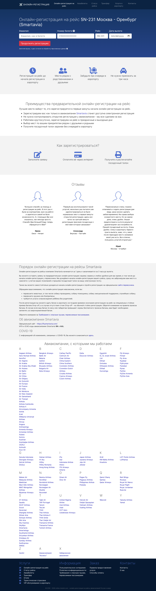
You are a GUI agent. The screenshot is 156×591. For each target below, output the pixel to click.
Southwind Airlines (26, 533)
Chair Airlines (64, 358)
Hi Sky (41, 460)
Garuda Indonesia (26, 457)
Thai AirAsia (44, 513)
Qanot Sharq (105, 477)
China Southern (65, 363)
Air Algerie (23, 361)
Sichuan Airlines (25, 518)
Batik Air (42, 356)
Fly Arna (123, 358)
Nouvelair (43, 492)
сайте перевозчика (126, 285)
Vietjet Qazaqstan (87, 502)
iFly (60, 457)
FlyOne (122, 371)
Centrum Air (64, 356)
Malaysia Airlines (25, 480)
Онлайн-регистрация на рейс (64, 4)
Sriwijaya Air (24, 538)
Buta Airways (44, 371)
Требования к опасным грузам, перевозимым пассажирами (64, 315)
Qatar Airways (105, 482)
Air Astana (23, 368)
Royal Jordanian (126, 487)
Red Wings (124, 477)
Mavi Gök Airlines (26, 485)
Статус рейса (94, 4)
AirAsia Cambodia (26, 404)
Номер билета (64, 31)
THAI (41, 510)
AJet (21, 414)
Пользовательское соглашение (72, 568)
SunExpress (23, 543)
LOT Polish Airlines (127, 457)
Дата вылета (115, 31)
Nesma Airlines (45, 477)
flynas (122, 368)
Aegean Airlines (25, 353)
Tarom (41, 505)
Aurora (22, 437)
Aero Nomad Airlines (27, 356)
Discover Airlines (86, 356)
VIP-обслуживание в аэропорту (37, 583)
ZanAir (21, 553)
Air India (22, 389)
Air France (23, 386)
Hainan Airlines (45, 457)
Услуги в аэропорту (118, 4)
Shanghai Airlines (26, 513)
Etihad (102, 368)
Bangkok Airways (46, 353)
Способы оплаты (97, 573)
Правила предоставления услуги (100, 569)
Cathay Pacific (65, 353)
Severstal (23, 510)
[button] (74, 31)
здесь (91, 335)
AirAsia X (22, 407)
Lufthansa (124, 460)
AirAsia (22, 401)
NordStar (43, 480)
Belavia (42, 358)
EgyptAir (103, 353)
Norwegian (43, 485)
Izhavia (62, 470)
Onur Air (62, 480)
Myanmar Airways (26, 492)
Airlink (21, 412)
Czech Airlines (65, 379)
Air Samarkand (25, 396)
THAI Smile (43, 518)
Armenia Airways (26, 429)
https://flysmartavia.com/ (47, 324)
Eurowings (104, 371)
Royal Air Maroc (126, 482)
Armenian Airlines (26, 432)
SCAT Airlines (24, 505)
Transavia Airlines (46, 523)
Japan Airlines (85, 457)
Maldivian (23, 482)
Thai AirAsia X (44, 515)
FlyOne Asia (124, 376)
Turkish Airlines (45, 528)
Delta (82, 353)
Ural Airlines (64, 505)
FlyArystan (124, 363)
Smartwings (24, 530)
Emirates (103, 363)
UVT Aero (63, 510)
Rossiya (123, 480)
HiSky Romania (45, 465)
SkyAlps (22, 525)
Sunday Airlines (25, 541)
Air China (22, 376)
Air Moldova (24, 391)
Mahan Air (23, 477)
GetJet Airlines (25, 462)
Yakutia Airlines (126, 500)
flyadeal (123, 361)
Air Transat (23, 399)
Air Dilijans (23, 379)
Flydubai (123, 366)
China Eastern (65, 361)
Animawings (24, 427)
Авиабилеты (82, 3)
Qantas (102, 480)
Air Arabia (23, 363)
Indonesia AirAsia (66, 462)
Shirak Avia (23, 515)
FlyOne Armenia (126, 373)
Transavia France (46, 525)
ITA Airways (64, 467)
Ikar (60, 460)
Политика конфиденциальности (72, 570)
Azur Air (22, 450)
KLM (101, 457)
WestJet (103, 500)
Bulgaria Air (43, 368)
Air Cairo (22, 373)
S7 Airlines (23, 500)
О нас (122, 570)
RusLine (123, 490)
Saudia (22, 502)
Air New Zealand (25, 394)
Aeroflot (22, 358)
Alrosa (21, 422)
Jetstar (82, 465)
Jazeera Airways (86, 460)
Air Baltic (22, 371)
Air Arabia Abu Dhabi (27, 366)
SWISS (21, 546)
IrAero (61, 465)
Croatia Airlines (65, 373)
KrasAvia (103, 462)
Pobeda (83, 485)
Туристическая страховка (35, 580)
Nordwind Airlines (46, 482)
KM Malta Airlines (107, 460)
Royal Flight (124, 485)
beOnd (42, 361)
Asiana (21, 434)
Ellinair (102, 361)
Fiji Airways (124, 353)
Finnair (122, 356)
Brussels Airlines (45, 366)
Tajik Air (42, 500)
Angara (22, 424)
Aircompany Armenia (27, 409)
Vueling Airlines (86, 507)
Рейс (97, 31)
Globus (22, 465)
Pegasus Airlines (86, 480)
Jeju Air (83, 462)
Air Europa (23, 384)
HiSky (41, 462)
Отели (26, 578)
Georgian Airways (26, 460)
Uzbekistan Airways (67, 513)
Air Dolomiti (24, 381)
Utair (61, 507)
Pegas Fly (83, 477)
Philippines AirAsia (87, 482)
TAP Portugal (44, 502)
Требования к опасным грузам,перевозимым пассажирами (72, 574)
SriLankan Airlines (26, 535)
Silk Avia (22, 520)
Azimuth (22, 447)
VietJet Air (84, 500)
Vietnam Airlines (86, 505)
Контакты (132, 3)
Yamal (122, 502)
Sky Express (24, 523)
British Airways (45, 363)
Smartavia (81, 113)
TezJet (42, 507)
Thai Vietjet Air (45, 520)
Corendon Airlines (66, 366)
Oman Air (63, 477)
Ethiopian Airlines (107, 366)
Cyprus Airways (65, 376)
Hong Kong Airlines (47, 467)
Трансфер (105, 3)
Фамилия (24, 31)
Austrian (22, 440)
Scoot (21, 507)
